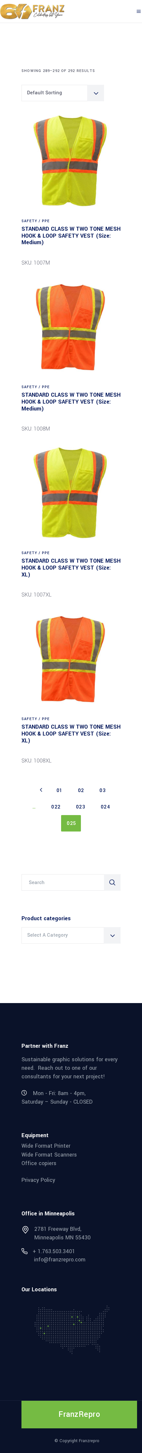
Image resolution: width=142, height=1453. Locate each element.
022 (56, 807)
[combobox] (62, 93)
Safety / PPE (35, 221)
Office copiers (38, 1163)
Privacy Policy (38, 1180)
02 (81, 790)
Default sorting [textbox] (44, 92)
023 (81, 807)
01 (59, 790)
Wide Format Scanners (49, 1154)
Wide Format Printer (45, 1146)
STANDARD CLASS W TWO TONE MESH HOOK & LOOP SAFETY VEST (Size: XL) (71, 567)
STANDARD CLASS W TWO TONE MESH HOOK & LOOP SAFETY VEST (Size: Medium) (71, 235)
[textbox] (71, 935)
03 (102, 790)
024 (105, 807)
